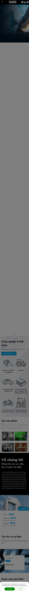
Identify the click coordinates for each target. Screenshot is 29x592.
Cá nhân (20, 589)
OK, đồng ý (9, 589)
